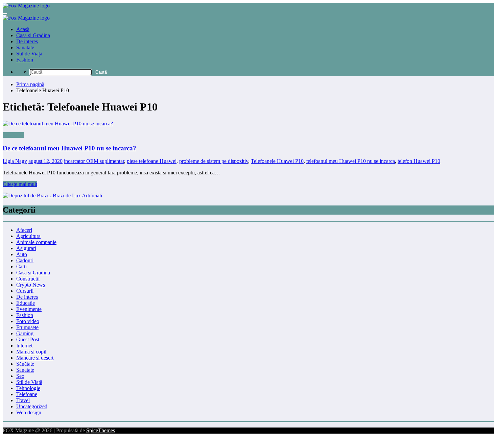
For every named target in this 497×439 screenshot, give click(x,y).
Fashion (24, 60)
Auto (21, 254)
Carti (21, 266)
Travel (23, 400)
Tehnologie (28, 388)
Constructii (28, 279)
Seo (20, 376)
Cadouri (24, 260)
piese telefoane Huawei (151, 161)
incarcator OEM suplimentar (94, 161)
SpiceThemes (100, 430)
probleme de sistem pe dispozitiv (213, 161)
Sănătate (25, 47)
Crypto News (30, 285)
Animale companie (36, 242)
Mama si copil (31, 352)
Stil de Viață (29, 53)
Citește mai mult (20, 184)
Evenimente (29, 309)
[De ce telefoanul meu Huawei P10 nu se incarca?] (248, 124)
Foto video (27, 321)
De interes (27, 41)
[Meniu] (5, 13)
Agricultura (28, 236)
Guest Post (27, 339)
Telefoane (13, 135)
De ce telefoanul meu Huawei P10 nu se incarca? (69, 148)
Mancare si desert (34, 358)
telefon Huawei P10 (419, 161)
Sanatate (25, 370)
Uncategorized (31, 406)
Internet (24, 345)
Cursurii (24, 291)
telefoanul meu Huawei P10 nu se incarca (350, 161)
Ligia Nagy (15, 161)
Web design (28, 412)
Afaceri (24, 230)
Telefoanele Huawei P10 (277, 161)
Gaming (24, 333)
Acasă (22, 29)
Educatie (25, 303)
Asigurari (26, 248)
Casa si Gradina (33, 35)
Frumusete (27, 327)
